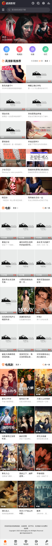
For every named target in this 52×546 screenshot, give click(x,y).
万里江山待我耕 (43, 399)
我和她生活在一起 (35, 197)
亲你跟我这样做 (34, 114)
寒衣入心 (5, 473)
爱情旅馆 (5, 141)
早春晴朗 (40, 473)
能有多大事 (24, 399)
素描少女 (5, 242)
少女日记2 (6, 170)
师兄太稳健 (41, 436)
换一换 (46, 208)
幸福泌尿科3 (33, 141)
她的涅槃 (23, 436)
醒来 (39, 511)
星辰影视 (8, 3)
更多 (47, 61)
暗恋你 (5, 197)
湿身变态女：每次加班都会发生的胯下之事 (26, 356)
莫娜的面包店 (25, 317)
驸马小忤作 (6, 399)
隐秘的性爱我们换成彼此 (38, 170)
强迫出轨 (5, 114)
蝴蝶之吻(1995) (34, 86)
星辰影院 (7, 526)
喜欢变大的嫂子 (43, 242)
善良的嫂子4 (7, 86)
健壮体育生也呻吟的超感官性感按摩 (26, 244)
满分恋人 (5, 511)
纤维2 (39, 317)
